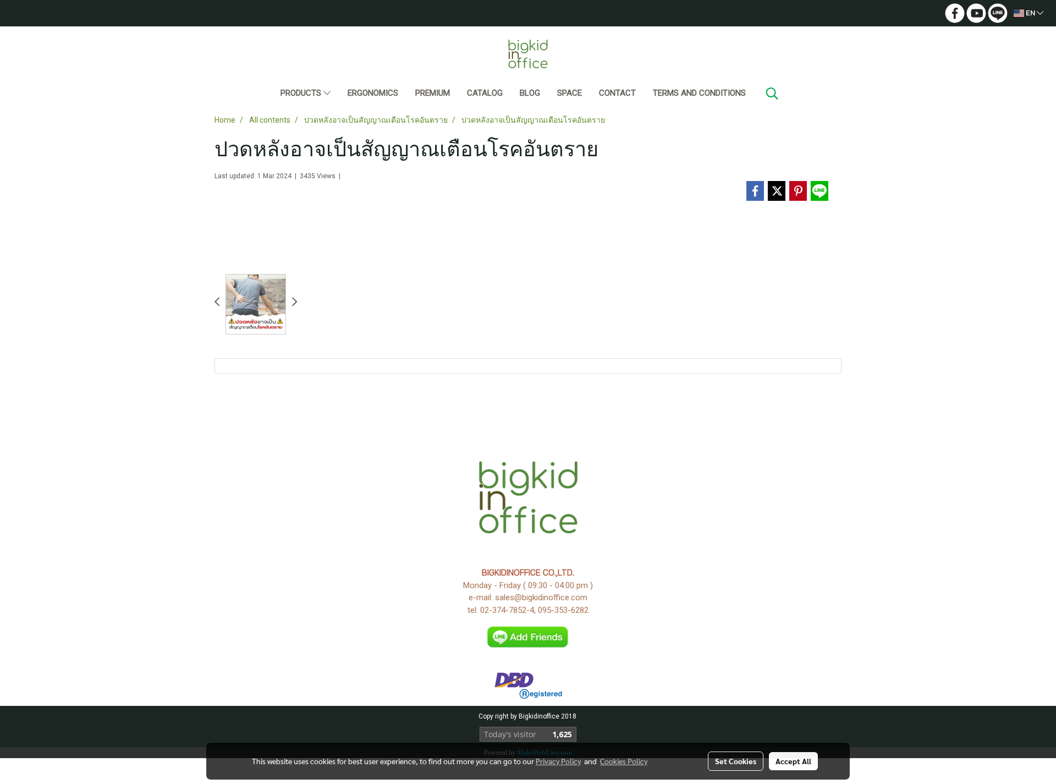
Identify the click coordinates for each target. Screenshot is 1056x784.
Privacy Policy (558, 761)
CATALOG (485, 93)
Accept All (793, 761)
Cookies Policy (623, 761)
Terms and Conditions (699, 93)
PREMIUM (432, 93)
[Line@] (528, 637)
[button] (772, 93)
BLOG (530, 93)
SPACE (569, 93)
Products (301, 93)
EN (1030, 13)
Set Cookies (735, 761)
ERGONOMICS (373, 93)
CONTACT (617, 93)
